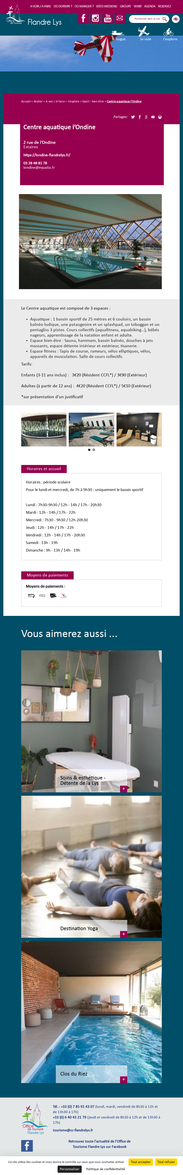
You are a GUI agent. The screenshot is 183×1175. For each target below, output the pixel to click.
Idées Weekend (106, 6)
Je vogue (119, 39)
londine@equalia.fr (39, 168)
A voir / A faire (40, 6)
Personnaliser (69, 1169)
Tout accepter (141, 1162)
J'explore (170, 39)
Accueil (26, 101)
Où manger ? (84, 6)
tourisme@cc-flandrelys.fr (73, 1130)
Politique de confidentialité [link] (105, 1169)
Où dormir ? (63, 6)
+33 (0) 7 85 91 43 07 (77, 1107)
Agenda (149, 6)
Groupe (125, 6)
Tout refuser (166, 1162)
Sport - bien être (93, 101)
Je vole (145, 39)
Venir (137, 6)
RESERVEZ (164, 6)
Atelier (38, 101)
